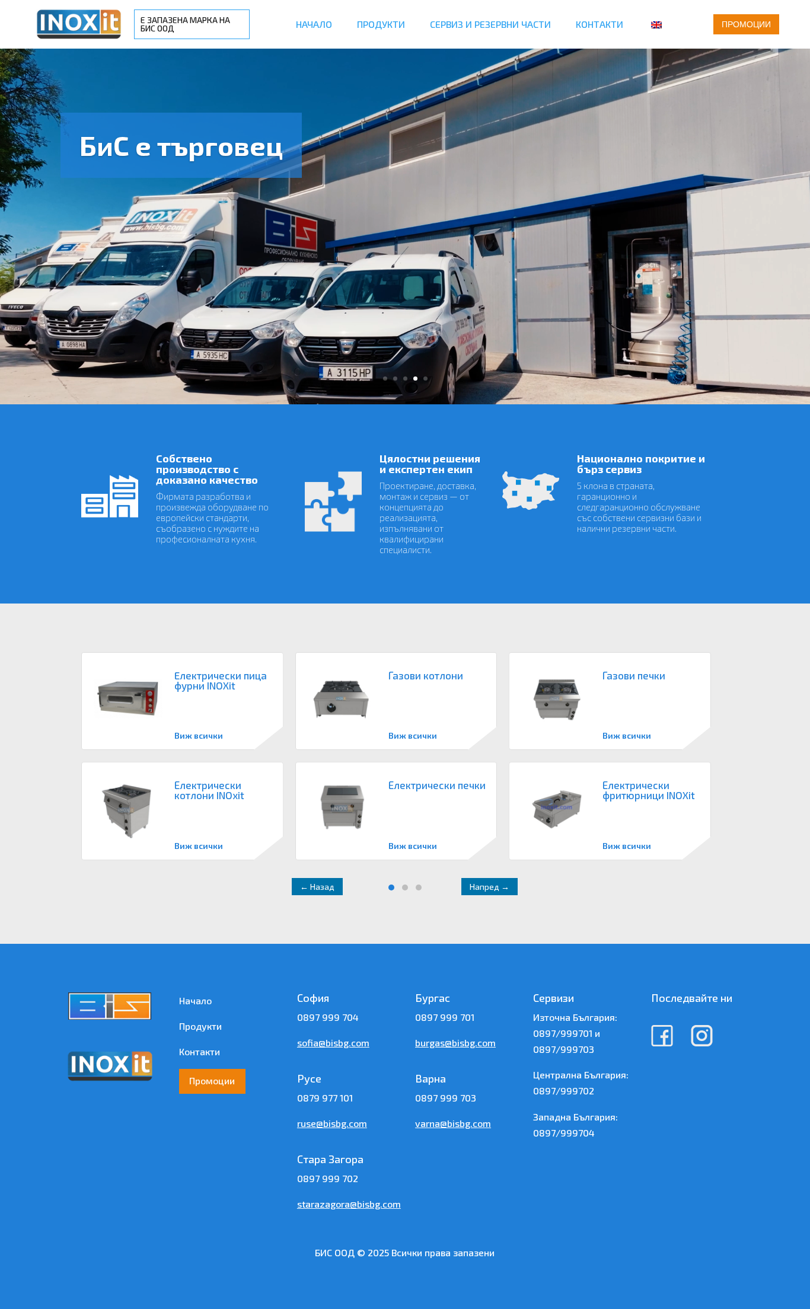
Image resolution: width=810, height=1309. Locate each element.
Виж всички (198, 735)
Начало (195, 1000)
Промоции (746, 24)
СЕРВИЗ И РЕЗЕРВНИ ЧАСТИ (490, 24)
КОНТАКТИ (599, 24)
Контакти (199, 1051)
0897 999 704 (328, 1017)
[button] (391, 887)
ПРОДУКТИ (381, 24)
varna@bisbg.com (453, 1123)
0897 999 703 (445, 1097)
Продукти (200, 1026)
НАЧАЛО (314, 24)
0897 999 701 (444, 1017)
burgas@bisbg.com (455, 1042)
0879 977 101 (325, 1097)
